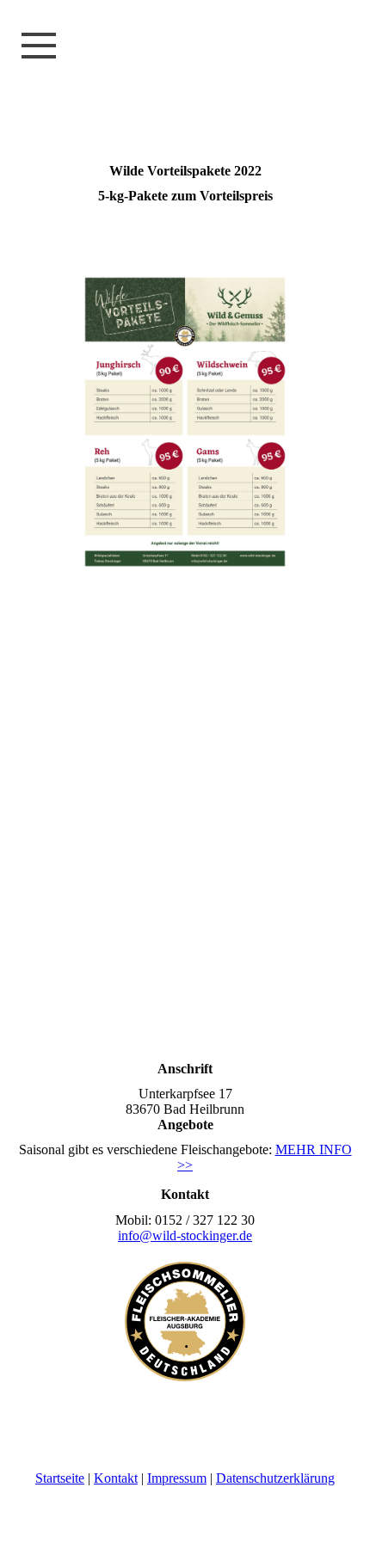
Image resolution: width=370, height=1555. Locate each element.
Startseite (59, 1478)
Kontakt (116, 1478)
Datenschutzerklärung (275, 1478)
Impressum (177, 1478)
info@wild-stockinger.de (185, 1235)
